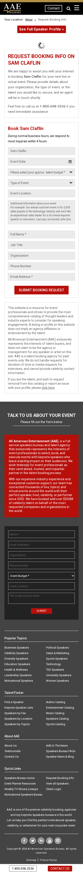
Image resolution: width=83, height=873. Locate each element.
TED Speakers (55, 669)
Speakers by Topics (17, 724)
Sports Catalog (55, 724)
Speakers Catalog (57, 718)
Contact (54, 8)
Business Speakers (16, 647)
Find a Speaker (13, 702)
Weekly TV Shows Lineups (21, 789)
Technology (53, 664)
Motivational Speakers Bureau (23, 794)
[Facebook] (24, 843)
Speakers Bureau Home (19, 778)
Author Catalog (55, 702)
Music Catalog (55, 713)
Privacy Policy (48, 860)
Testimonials (12, 751)
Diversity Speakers (16, 658)
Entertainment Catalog (60, 707)
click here (48, 387)
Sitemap (31, 860)
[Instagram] (57, 843)
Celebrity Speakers (16, 653)
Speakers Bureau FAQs (60, 751)
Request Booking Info (60, 778)
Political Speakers (57, 647)
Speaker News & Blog (60, 756)
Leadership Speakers (18, 675)
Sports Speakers (57, 658)
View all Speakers (57, 783)
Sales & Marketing (57, 653)
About (29, 19)
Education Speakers (17, 664)
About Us (10, 745)
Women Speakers (57, 680)
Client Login (53, 789)
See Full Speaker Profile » (41, 29)
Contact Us (11, 756)
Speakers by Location (18, 718)
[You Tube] (49, 843)
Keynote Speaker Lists (18, 707)
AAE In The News (57, 745)
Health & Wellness (16, 669)
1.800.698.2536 (23, 868)
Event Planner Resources (20, 783)
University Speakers (58, 675)
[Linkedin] (41, 843)
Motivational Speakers (18, 680)
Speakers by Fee (15, 713)
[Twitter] (32, 843)
